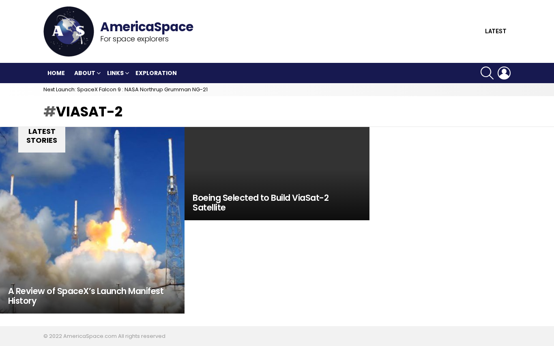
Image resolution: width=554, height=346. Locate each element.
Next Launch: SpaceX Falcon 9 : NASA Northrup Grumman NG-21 (125, 89)
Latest (496, 31)
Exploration (156, 73)
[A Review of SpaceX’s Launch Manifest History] (92, 220)
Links (115, 73)
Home (56, 73)
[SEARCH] (487, 73)
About (84, 73)
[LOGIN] (504, 73)
